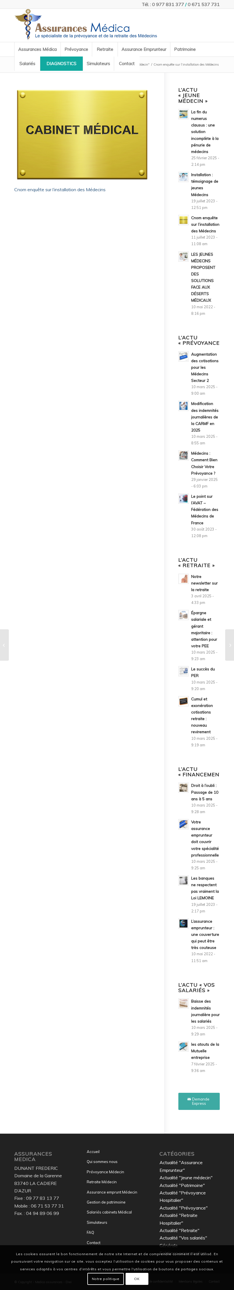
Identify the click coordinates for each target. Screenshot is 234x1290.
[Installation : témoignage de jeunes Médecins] (229, 645)
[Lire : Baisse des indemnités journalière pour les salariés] (183, 1003)
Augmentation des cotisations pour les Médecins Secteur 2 (205, 367)
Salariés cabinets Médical (109, 1212)
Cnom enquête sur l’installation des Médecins (60, 189)
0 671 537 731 (204, 4)
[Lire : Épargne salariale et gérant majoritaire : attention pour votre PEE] (183, 615)
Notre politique (106, 1279)
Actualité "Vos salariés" (183, 1238)
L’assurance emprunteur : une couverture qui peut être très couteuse (205, 934)
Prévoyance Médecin (105, 1172)
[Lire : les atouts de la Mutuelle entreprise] (183, 1046)
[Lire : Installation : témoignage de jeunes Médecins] (183, 177)
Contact (93, 1242)
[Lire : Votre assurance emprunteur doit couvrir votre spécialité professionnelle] (183, 824)
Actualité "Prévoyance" (184, 1208)
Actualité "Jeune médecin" (186, 1177)
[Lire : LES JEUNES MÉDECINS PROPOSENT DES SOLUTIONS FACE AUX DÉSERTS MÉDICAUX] (183, 256)
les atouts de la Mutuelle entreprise (205, 1051)
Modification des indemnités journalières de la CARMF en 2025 (205, 416)
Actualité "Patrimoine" (182, 1185)
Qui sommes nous (102, 1161)
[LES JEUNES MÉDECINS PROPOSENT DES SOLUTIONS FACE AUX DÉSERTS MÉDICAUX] (4, 645)
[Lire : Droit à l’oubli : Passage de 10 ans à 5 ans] (183, 788)
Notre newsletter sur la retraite (204, 583)
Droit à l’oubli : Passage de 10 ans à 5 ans (204, 792)
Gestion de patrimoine (106, 1202)
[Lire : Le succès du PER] (183, 671)
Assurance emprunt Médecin (112, 1192)
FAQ (90, 1232)
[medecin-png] (85, 25)
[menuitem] (37, 49)
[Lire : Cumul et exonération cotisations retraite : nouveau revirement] (183, 701)
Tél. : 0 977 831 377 (163, 4)
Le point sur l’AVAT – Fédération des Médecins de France (204, 509)
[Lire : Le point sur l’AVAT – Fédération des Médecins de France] (183, 498)
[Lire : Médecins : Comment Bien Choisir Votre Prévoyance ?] (183, 455)
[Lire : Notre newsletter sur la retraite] (183, 579)
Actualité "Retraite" (179, 1230)
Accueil (93, 1151)
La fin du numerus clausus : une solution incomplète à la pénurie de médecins (205, 131)
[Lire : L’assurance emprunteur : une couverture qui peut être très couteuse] (183, 923)
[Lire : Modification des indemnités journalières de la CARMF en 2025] (183, 406)
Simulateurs (97, 1222)
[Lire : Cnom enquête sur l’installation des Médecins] (183, 220)
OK (137, 1279)
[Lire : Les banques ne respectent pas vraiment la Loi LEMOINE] (183, 880)
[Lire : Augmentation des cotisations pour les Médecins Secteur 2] (183, 356)
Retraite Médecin (102, 1182)
